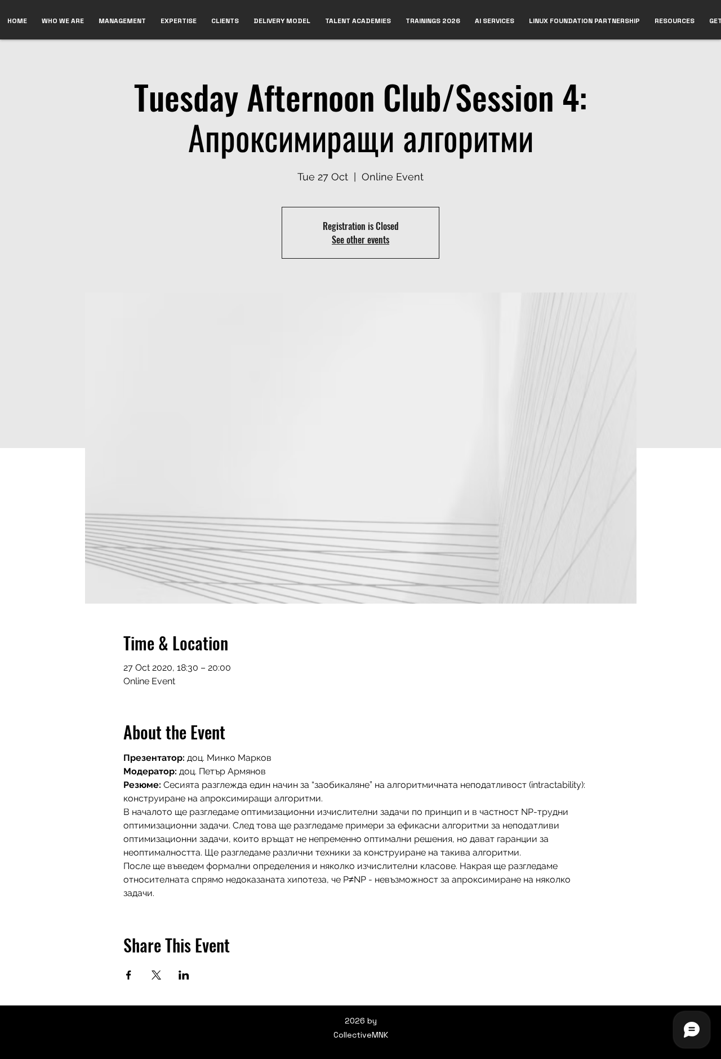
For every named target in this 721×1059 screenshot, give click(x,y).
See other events (360, 239)
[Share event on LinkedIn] (184, 975)
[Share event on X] (156, 975)
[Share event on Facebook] (128, 975)
